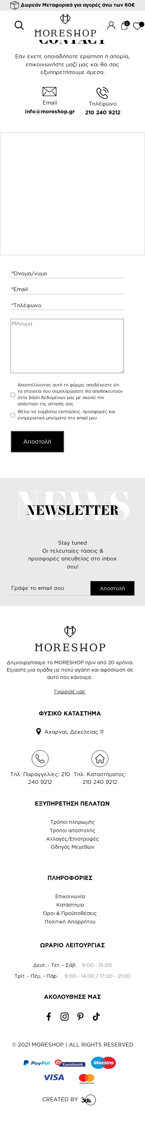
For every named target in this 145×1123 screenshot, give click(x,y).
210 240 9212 (102, 112)
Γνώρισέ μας (70, 691)
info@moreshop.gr (50, 111)
